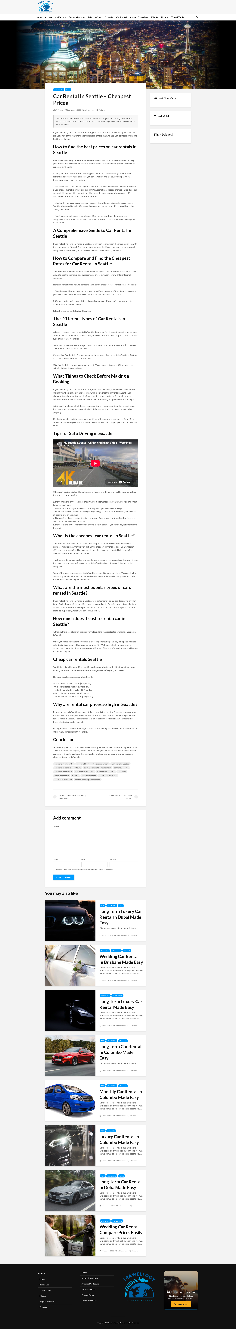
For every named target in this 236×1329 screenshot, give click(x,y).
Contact (43, 1307)
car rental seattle (121, 768)
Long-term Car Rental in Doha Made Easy (121, 1184)
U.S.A (68, 90)
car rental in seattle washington (97, 768)
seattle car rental (89, 775)
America (41, 17)
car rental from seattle (63, 764)
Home (42, 1279)
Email (83, 859)
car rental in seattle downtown (67, 768)
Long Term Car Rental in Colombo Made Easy (120, 1052)
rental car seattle (61, 775)
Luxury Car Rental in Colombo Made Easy (119, 1139)
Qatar (122, 1176)
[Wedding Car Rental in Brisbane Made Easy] (70, 965)
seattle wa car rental (108, 775)
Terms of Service (89, 1300)
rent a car (122, 772)
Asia (90, 17)
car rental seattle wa (63, 772)
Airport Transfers (139, 17)
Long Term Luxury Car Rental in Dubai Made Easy (121, 917)
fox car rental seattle (106, 772)
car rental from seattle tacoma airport (92, 764)
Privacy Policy (88, 1295)
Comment (57, 826)
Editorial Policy (88, 1289)
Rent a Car (44, 1285)
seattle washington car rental (87, 779)
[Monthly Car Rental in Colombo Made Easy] (70, 1100)
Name (56, 859)
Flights (154, 17)
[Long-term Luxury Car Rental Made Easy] (70, 1010)
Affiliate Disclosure (90, 1284)
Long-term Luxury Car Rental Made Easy (121, 1004)
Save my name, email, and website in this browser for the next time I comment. (84, 869)
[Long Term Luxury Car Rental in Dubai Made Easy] (70, 920)
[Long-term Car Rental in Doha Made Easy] (70, 1190)
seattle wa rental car (63, 779)
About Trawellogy (90, 1278)
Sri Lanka (123, 1041)
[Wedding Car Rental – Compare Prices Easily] (70, 1235)
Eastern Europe (77, 17)
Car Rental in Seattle (120, 764)
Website (113, 859)
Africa (98, 17)
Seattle (75, 775)
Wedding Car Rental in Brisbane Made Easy (121, 959)
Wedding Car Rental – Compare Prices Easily (121, 1229)
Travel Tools (177, 17)
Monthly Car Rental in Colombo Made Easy (121, 1094)
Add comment (90, 110)
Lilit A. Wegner (58, 110)
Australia (104, 951)
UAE (121, 905)
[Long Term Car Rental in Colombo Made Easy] (70, 1055)
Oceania (109, 17)
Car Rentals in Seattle (84, 772)
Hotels (164, 17)
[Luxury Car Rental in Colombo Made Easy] (70, 1145)
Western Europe (57, 17)
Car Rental (121, 17)
